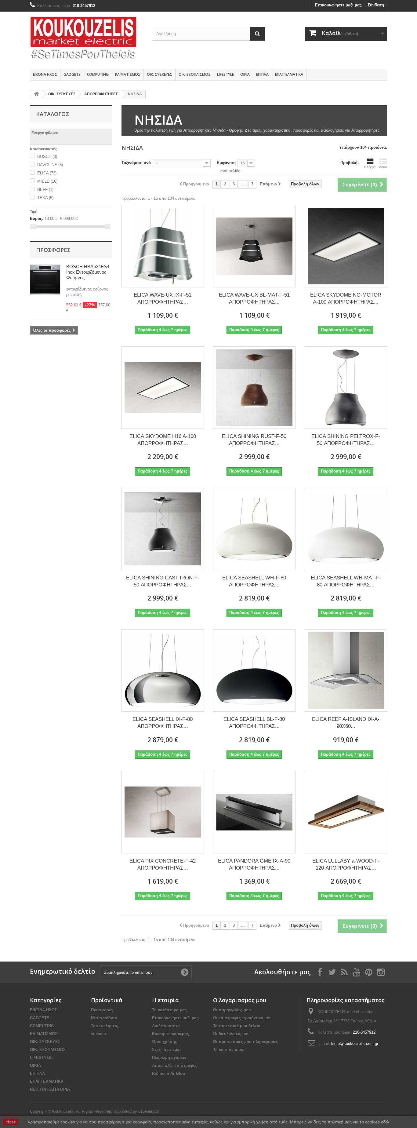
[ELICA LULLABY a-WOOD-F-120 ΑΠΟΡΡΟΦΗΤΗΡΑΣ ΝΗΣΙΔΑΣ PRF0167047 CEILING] (346, 812)
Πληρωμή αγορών (169, 1057)
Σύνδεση (376, 5)
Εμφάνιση (226, 162)
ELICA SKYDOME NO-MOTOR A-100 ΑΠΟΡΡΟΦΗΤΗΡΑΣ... (345, 298)
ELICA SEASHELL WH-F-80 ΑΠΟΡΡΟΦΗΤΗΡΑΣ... (254, 581)
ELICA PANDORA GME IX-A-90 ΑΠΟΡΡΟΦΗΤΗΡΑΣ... (254, 864)
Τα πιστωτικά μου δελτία (236, 1026)
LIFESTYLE (225, 74)
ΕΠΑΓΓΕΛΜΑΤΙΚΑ (289, 74)
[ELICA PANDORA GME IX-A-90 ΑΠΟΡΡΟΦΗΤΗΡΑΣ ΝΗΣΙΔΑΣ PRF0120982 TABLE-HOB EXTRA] (254, 812)
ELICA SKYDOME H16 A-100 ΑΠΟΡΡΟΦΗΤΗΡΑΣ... (162, 439)
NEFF (45, 189)
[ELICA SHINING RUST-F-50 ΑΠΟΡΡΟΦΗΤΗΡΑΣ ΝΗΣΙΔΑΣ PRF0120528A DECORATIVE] (254, 387)
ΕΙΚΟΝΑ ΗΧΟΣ (45, 74)
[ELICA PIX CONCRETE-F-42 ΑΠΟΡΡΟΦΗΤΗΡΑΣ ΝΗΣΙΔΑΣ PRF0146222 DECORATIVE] (163, 812)
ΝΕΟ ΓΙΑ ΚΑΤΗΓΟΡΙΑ (50, 1089)
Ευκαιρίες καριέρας (170, 1033)
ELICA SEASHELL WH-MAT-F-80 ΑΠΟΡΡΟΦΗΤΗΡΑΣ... (346, 581)
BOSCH (47, 156)
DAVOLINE (50, 164)
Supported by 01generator (136, 1111)
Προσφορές (53, 250)
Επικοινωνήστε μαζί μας (338, 5)
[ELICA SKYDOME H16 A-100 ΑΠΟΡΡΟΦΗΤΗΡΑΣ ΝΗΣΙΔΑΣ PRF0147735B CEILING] (163, 387)
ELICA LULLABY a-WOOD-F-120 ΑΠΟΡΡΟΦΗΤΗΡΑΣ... (345, 864)
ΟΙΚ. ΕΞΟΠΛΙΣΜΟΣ (195, 74)
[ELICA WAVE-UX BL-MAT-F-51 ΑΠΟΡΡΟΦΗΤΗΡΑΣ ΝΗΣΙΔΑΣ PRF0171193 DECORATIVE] (254, 246)
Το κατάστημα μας (169, 1010)
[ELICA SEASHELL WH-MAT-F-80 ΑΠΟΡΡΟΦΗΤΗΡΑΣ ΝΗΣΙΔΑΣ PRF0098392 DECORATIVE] (346, 529)
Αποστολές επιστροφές (174, 1065)
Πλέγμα (369, 167)
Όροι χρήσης (164, 1041)
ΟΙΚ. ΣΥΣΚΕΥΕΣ (159, 74)
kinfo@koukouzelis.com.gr (354, 1043)
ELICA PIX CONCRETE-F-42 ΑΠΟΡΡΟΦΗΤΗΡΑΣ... (162, 864)
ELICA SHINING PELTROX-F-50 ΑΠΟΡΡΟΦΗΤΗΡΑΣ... (345, 439)
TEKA (45, 197)
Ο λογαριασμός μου (239, 1000)
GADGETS (72, 74)
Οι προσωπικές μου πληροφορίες (245, 1041)
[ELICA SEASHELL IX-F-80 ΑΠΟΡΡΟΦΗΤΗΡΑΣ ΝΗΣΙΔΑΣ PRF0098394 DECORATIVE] (163, 670)
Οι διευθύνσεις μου (231, 1033)
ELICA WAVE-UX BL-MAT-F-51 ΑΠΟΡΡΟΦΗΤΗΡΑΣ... (254, 298)
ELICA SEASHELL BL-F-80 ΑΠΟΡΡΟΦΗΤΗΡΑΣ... (254, 722)
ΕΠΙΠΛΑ (262, 74)
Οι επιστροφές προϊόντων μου (242, 1018)
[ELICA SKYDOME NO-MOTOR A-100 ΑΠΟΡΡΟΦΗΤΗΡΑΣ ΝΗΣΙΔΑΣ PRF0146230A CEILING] (346, 246)
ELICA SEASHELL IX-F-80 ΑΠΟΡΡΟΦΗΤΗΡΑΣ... (162, 722)
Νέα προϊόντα (104, 1018)
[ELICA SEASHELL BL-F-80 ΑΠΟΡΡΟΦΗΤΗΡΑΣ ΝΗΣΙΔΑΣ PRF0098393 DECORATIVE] (254, 670)
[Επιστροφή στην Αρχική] (36, 94)
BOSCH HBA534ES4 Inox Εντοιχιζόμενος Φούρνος (87, 272)
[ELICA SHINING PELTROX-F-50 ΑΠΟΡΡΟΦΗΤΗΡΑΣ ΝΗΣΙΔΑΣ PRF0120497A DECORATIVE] (346, 387)
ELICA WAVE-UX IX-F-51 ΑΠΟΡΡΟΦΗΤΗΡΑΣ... (162, 298)
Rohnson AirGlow (169, 1073)
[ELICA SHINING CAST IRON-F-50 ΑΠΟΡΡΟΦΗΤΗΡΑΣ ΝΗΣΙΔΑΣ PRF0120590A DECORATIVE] (163, 529)
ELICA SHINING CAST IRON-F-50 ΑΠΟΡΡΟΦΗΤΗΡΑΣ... (162, 581)
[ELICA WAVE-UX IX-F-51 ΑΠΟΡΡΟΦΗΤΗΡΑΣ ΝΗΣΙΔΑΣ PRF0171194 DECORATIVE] (163, 246)
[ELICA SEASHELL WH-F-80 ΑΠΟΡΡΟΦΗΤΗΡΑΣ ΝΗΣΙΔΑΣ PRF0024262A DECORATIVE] (254, 529)
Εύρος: (36, 218)
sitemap (98, 1033)
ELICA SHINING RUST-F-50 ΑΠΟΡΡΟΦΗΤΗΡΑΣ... (254, 439)
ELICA (46, 173)
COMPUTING (98, 74)
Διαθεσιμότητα (166, 1026)
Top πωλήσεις (104, 1026)
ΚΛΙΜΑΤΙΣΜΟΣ (127, 74)
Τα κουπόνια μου (229, 1049)
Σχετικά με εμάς (167, 1049)
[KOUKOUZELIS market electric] (86, 38)
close (11, 1121)
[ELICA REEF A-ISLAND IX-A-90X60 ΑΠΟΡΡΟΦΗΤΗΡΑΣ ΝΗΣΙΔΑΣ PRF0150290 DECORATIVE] (346, 670)
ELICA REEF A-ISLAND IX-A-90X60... (345, 722)
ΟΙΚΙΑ (245, 74)
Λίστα (383, 167)
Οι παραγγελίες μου (232, 1010)
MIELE (47, 181)
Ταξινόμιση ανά (136, 162)
